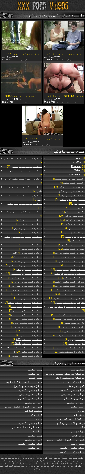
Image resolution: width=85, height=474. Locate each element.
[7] (71, 195)
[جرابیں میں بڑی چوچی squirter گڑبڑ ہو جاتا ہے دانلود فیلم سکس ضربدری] (21, 78)
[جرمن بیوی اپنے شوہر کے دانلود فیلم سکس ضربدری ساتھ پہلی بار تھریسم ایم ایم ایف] (21, 36)
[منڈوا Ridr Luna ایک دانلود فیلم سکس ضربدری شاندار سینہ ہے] (64, 78)
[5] (68, 178)
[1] (80, 158)
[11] (29, 224)
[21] (71, 248)
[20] (69, 187)
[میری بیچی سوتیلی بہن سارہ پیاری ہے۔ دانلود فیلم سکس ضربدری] (64, 36)
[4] (75, 207)
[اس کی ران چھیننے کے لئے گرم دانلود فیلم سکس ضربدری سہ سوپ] (42, 121)
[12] (69, 191)
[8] (75, 228)
